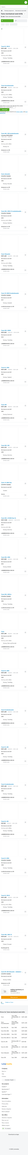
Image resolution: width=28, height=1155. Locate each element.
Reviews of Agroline (6, 1109)
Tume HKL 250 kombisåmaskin (10, 133)
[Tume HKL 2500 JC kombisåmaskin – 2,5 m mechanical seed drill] (14, 201)
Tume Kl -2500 (5, 858)
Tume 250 (4, 404)
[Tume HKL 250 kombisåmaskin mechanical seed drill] (14, 123)
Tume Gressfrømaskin (7, 85)
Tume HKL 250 (5, 445)
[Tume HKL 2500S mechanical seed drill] (14, 320)
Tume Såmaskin (5, 254)
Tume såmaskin (5, 174)
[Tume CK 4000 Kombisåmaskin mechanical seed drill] (14, 283)
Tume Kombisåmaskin (7, 710)
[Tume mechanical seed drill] (14, 621)
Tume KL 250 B (5, 46)
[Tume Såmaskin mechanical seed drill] (14, 244)
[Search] (25, 6)
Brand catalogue (6, 1111)
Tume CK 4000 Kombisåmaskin (10, 293)
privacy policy (19, 111)
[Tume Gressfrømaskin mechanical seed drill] (14, 75)
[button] (26, 2)
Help (3, 1073)
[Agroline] (2, 11)
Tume (2, 631)
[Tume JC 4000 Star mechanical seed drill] (14, 472)
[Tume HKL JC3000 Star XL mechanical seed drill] (14, 508)
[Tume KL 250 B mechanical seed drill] (14, 36)
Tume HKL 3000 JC (6, 934)
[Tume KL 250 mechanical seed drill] (14, 737)
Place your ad (14, 997)
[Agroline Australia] (9, 2)
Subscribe (4, 109)
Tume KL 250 (5, 747)
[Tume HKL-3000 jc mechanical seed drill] (14, 584)
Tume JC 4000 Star (6, 482)
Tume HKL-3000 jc (6, 594)
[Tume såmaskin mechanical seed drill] (14, 164)
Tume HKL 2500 (5, 557)
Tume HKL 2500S (6, 330)
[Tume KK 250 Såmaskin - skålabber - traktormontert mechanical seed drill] (14, 961)
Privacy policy (5, 1103)
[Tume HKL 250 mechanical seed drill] (14, 435)
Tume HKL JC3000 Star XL (8, 518)
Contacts (4, 1076)
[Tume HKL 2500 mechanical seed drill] (14, 547)
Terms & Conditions (6, 1101)
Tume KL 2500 (5, 367)
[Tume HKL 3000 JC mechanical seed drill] (14, 924)
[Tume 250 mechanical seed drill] (14, 394)
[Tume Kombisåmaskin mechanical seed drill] (14, 700)
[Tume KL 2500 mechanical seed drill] (14, 357)
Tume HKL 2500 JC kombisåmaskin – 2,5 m (13, 211)
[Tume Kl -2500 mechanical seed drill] (14, 848)
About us (4, 1071)
